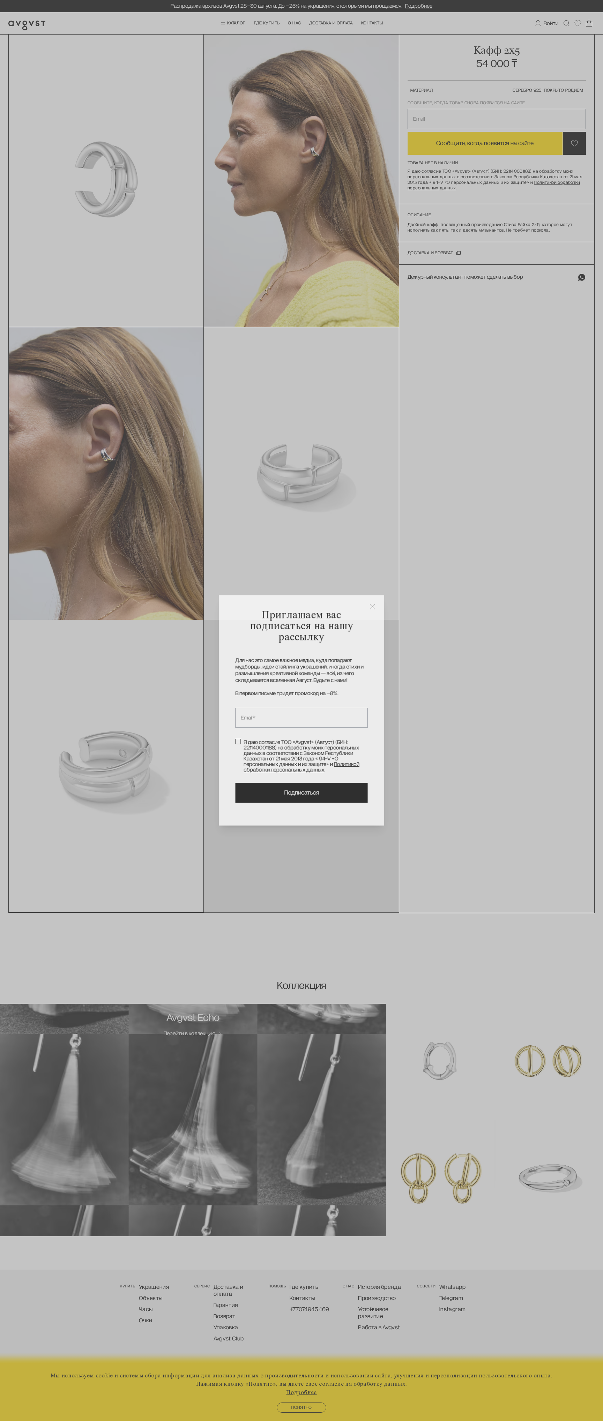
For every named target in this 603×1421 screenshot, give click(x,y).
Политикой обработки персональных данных (301, 768)
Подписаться (301, 794)
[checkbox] (237, 742)
